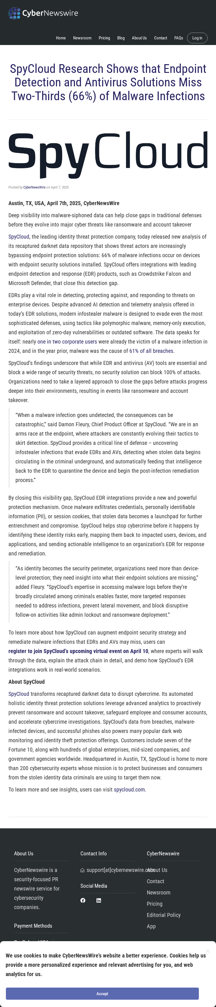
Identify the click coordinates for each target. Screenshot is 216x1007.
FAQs (178, 38)
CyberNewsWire (34, 187)
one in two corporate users (67, 341)
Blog (121, 38)
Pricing (104, 38)
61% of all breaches (151, 350)
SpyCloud (18, 236)
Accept (102, 993)
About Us (139, 38)
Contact (160, 38)
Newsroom (82, 38)
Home (61, 38)
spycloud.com (129, 789)
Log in (197, 38)
